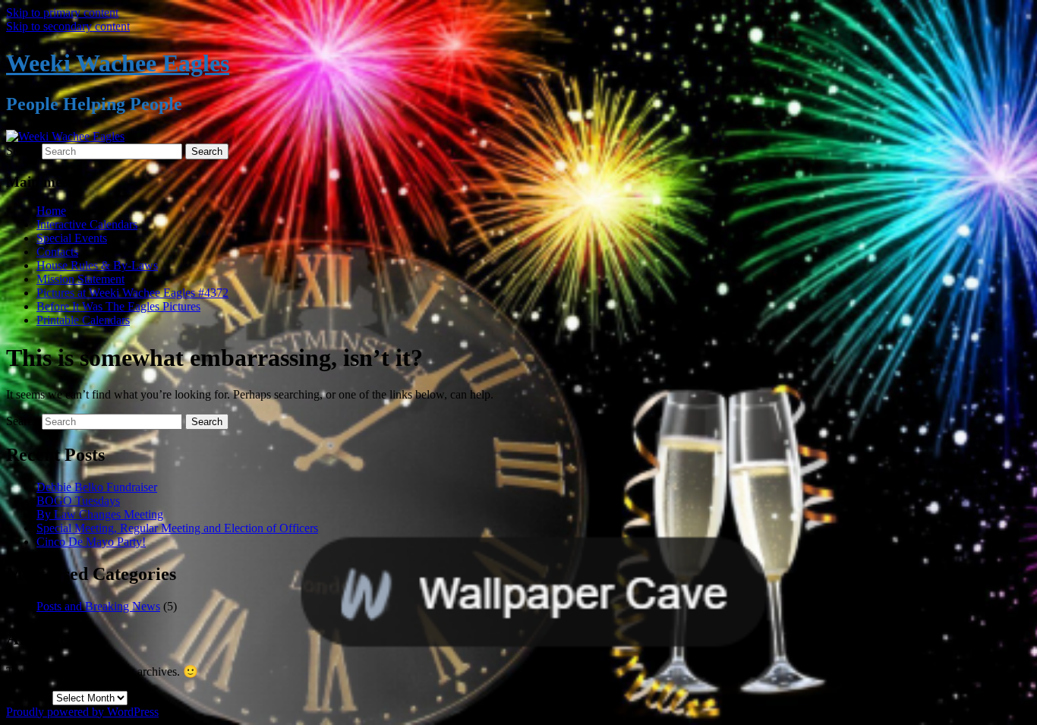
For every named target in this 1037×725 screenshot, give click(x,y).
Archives (27, 697)
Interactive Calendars (86, 224)
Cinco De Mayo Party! (91, 541)
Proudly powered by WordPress (82, 711)
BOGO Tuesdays (78, 500)
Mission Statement (80, 279)
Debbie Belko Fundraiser (96, 487)
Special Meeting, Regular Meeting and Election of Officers (177, 528)
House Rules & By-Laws (97, 265)
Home (51, 210)
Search (22, 150)
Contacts (57, 251)
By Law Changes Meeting (99, 514)
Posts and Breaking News (98, 606)
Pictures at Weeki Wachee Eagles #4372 (132, 292)
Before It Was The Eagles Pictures (118, 306)
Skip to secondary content (68, 26)
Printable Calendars (83, 320)
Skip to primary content (62, 12)
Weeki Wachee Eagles (117, 63)
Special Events (71, 238)
